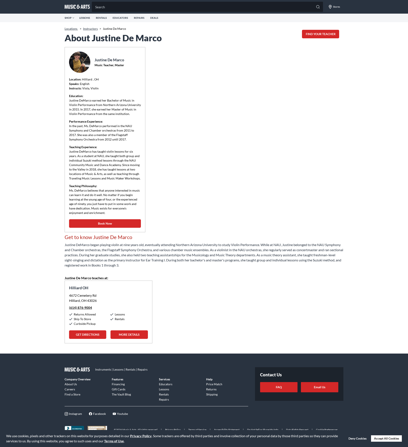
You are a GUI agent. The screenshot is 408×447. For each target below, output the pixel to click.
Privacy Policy (141, 436)
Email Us (319, 387)
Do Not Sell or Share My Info (262, 429)
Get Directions (87, 334)
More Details (129, 334)
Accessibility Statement (226, 429)
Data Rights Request (297, 429)
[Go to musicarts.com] (77, 7)
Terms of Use (114, 441)
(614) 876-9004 (80, 307)
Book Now (105, 223)
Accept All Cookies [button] (386, 438)
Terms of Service (197, 429)
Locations (71, 28)
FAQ (279, 387)
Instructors (90, 28)
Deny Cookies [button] (357, 438)
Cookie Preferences (327, 429)
